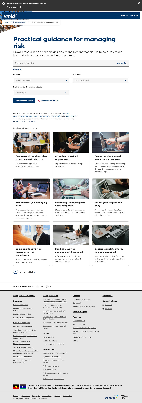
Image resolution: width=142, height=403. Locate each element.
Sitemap (58, 396)
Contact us (107, 296)
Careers (76, 296)
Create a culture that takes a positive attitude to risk (31, 158)
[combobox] (64, 63)
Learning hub (49, 349)
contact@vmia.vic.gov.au (24, 121)
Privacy (16, 396)
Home (6, 22)
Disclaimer (26, 396)
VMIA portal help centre (24, 296)
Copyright (36, 396)
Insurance (17, 301)
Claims (46, 333)
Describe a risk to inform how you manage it (109, 250)
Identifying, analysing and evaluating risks (70, 204)
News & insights (80, 312)
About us (77, 317)
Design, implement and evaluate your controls (108, 158)
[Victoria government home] (124, 397)
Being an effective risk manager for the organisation (28, 252)
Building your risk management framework (69, 250)
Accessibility (47, 396)
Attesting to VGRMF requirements (66, 158)
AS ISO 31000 (70, 116)
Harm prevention (50, 296)
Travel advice (13, 7)
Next (31, 272)
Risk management (18, 22)
